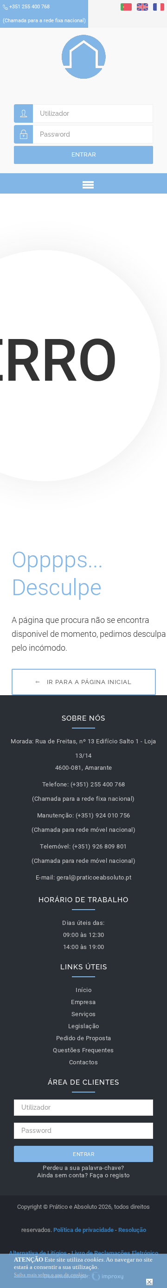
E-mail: (45, 877)
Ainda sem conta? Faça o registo (83, 1175)
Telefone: (55, 784)
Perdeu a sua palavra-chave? (83, 1167)
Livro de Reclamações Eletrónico (114, 1253)
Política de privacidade (83, 1229)
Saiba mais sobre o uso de (50, 1274)
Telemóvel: (55, 846)
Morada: (22, 741)
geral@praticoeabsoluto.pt (94, 877)
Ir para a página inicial (89, 682)
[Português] (126, 6)
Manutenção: (55, 815)
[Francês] (159, 6)
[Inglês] (142, 6)
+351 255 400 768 (44, 14)
